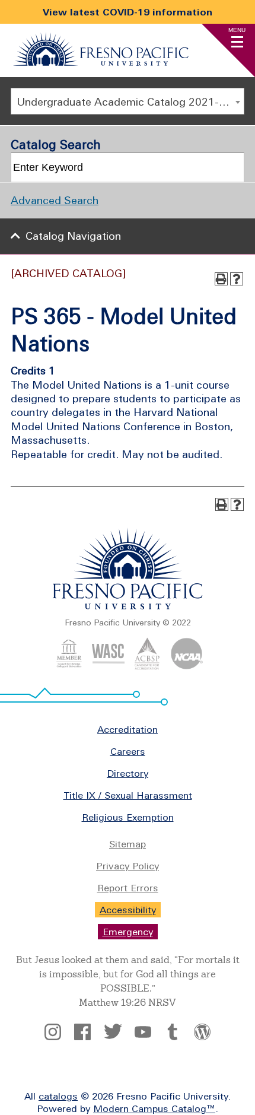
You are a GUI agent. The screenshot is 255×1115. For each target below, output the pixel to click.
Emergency (128, 931)
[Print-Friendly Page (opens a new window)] (221, 278)
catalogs (58, 1096)
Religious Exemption (128, 817)
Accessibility (128, 909)
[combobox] (127, 101)
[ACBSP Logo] (147, 666)
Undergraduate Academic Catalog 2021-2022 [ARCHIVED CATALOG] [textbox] (130, 102)
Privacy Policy (127, 865)
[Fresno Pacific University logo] (128, 607)
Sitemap (127, 843)
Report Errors (127, 887)
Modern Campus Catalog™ (154, 1108)
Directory (127, 773)
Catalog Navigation (73, 236)
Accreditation (127, 729)
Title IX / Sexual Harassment (127, 795)
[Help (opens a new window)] (236, 278)
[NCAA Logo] (186, 666)
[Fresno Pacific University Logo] (101, 62)
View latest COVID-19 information (127, 12)
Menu (237, 30)
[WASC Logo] (108, 666)
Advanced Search (54, 200)
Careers (127, 751)
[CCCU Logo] (69, 666)
